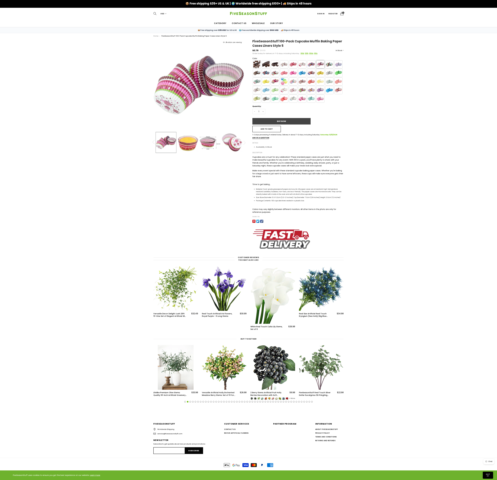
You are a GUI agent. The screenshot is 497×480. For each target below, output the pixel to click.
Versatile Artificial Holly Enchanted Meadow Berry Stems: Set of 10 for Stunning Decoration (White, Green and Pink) (169, 393)
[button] (257, 64)
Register (333, 13)
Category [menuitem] (220, 23)
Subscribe (193, 450)
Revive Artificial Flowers (236, 433)
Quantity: (256, 106)
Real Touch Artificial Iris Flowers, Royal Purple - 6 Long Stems (168, 315)
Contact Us (230, 429)
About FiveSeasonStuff (326, 429)
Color (254, 58)
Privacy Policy (322, 433)
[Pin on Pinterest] (253, 221)
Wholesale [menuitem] (258, 23)
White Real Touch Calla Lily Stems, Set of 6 (218, 327)
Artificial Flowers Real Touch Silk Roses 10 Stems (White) (314, 315)
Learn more (95, 475)
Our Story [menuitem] (276, 23)
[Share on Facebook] (261, 221)
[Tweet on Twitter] (257, 221)
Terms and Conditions (326, 437)
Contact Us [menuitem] (239, 23)
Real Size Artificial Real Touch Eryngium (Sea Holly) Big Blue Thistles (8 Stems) (264, 315)
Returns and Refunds (325, 440)
